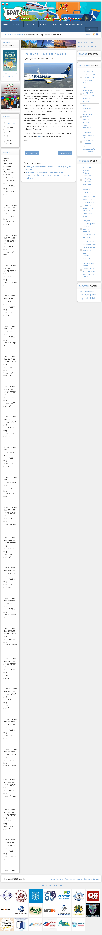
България (10, 123)
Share (26, 140)
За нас (96, 879)
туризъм (87, 297)
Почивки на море (86, 42)
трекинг (92, 294)
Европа (9, 127)
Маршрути (29, 24)
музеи (83, 291)
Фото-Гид (57, 24)
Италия (90, 291)
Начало (6, 24)
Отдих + (43, 24)
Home (52, 879)
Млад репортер (10, 141)
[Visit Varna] (48, 43)
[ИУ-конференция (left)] (10, 97)
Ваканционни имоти (75, 24)
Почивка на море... (87, 46)
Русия (8, 131)
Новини (16, 24)
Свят (8, 136)
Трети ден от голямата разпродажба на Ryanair (44, 172)
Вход (87, 34)
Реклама (59, 879)
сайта (40, 136)
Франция (84, 294)
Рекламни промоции (73, 879)
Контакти (88, 879)
